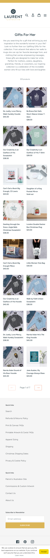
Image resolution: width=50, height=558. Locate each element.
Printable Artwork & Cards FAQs (20, 432)
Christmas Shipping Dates (17, 453)
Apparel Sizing (12, 439)
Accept (44, 552)
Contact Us (11, 493)
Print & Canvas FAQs (15, 425)
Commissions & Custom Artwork (20, 486)
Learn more (19, 555)
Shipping (9, 446)
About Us (10, 500)
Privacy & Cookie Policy (16, 461)
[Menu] (45, 15)
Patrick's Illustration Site (16, 479)
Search (9, 411)
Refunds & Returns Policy (17, 418)
